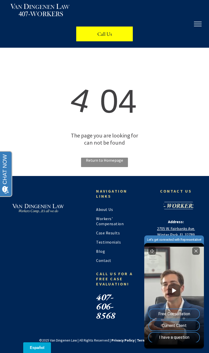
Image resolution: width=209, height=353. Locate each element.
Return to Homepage (104, 160)
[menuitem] (115, 209)
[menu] (197, 24)
